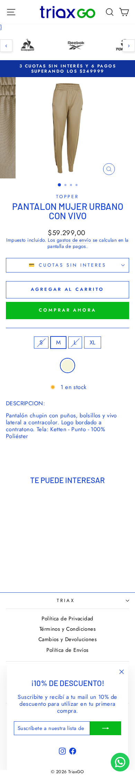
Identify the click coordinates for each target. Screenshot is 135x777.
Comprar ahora (67, 310)
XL (93, 342)
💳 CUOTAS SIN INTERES (67, 265)
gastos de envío (74, 240)
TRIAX (66, 600)
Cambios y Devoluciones (67, 639)
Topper (67, 196)
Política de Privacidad (67, 618)
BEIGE (67, 365)
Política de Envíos (67, 650)
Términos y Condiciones (67, 629)
